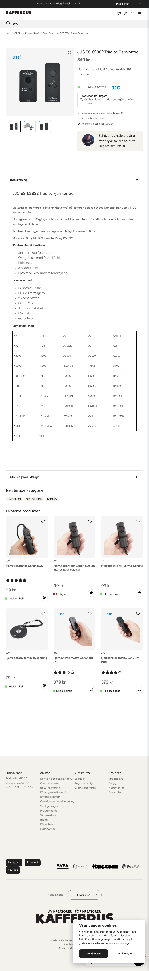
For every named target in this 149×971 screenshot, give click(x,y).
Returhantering (50, 788)
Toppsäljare (116, 779)
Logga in (79, 779)
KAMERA (18, 33)
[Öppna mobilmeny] (139, 13)
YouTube (13, 870)
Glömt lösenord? (85, 788)
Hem (8, 33)
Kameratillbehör (32, 33)
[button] (69, 53)
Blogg (44, 820)
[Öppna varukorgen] (132, 13)
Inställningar (124, 953)
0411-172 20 (117, 146)
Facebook (32, 862)
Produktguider (49, 811)
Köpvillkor (46, 824)
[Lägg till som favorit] (119, 13)
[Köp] (44, 597)
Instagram (14, 862)
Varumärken (48, 815)
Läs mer (85, 74)
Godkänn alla (93, 953)
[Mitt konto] (125, 13)
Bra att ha (115, 792)
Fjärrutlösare (48, 33)
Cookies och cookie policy (57, 801)
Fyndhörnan (48, 829)
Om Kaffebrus (49, 783)
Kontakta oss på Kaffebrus (57, 779)
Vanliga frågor (49, 806)
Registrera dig (83, 783)
